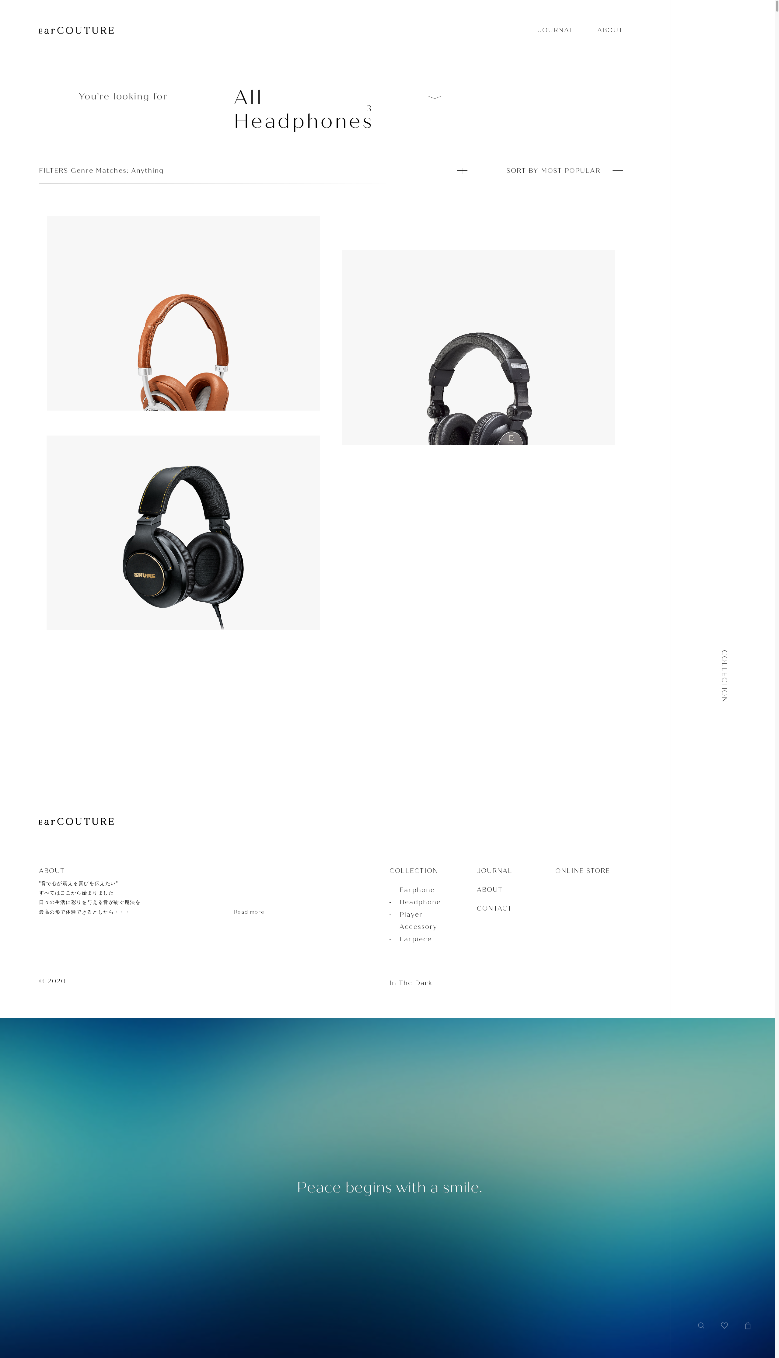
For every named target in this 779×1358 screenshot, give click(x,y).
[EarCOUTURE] (76, 822)
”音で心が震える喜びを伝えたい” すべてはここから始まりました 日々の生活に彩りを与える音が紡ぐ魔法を (151, 898)
